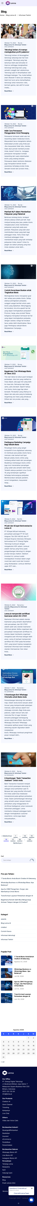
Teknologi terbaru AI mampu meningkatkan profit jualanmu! (16, 51)
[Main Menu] (2, 3)
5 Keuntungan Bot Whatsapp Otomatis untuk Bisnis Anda (16, 696)
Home (2, 15)
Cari (2, 856)
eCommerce (6, 1139)
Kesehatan (6, 1133)
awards (7, 607)
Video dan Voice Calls (10, 1120)
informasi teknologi (8, 935)
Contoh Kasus (6, 931)
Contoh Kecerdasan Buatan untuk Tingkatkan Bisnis (17, 291)
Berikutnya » (17, 843)
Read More (8, 91)
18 (20, 839)
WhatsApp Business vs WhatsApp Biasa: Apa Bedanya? (22, 971)
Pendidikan (6, 1142)
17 (13, 839)
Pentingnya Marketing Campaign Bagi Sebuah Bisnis (17, 443)
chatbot (4, 927)
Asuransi (5, 1136)
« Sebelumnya (7, 836)
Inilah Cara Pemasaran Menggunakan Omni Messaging (16, 132)
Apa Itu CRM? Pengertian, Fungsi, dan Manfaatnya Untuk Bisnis (23, 984)
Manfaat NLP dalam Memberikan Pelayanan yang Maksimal (17, 213)
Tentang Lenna (7, 1164)
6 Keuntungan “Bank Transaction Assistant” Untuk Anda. (17, 779)
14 (25, 836)
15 (32, 836)
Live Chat (5, 1113)
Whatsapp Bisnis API (9, 1152)
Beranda (5, 1191)
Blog (4, 1180)
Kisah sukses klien (8, 1183)
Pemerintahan (7, 1145)
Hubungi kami (7, 1173)
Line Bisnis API (7, 1155)
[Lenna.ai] (11, 3)
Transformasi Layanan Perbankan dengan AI (17, 896)
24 (30, 839)
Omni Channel (7, 1104)
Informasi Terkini (25, 15)
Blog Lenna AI (11, 15)
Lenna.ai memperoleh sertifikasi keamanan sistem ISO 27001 (17, 615)
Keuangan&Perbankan (10, 1130)
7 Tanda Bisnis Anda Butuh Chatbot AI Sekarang (18, 878)
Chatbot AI (6, 1101)
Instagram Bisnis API (9, 1158)
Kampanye (6, 1110)
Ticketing (5, 1107)
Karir (4, 1170)
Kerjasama (6, 1167)
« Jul (2, 1062)
